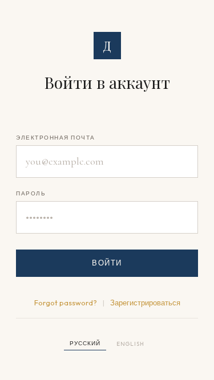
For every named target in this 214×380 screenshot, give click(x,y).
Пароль (31, 193)
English (130, 344)
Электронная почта (55, 137)
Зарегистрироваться (145, 302)
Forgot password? (65, 302)
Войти (107, 262)
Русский (85, 343)
